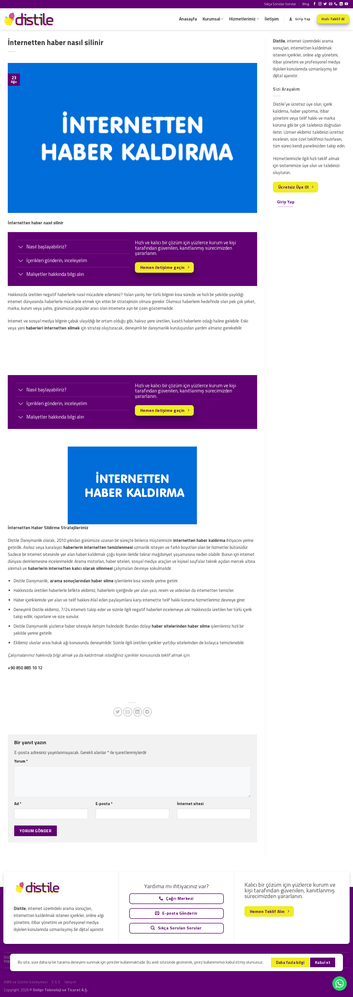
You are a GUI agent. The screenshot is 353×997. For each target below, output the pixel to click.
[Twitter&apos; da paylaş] (117, 711)
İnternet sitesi (190, 804)
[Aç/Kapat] (21, 247)
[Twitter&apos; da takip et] (325, 4)
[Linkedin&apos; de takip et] (341, 4)
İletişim (272, 19)
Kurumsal (211, 19)
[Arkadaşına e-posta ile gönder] (127, 711)
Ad (17, 804)
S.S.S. (56, 982)
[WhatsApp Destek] (339, 983)
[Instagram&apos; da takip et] (320, 4)
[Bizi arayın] (335, 4)
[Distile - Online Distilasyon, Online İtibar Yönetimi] (30, 19)
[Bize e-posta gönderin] (330, 4)
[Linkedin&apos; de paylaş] (137, 711)
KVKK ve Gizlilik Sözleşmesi (26, 982)
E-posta (104, 804)
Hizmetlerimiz (242, 19)
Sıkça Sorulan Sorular (280, 3)
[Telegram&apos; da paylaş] (147, 711)
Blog (305, 3)
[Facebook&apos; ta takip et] (314, 4)
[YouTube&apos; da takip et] (346, 4)
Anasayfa (188, 19)
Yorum (21, 761)
